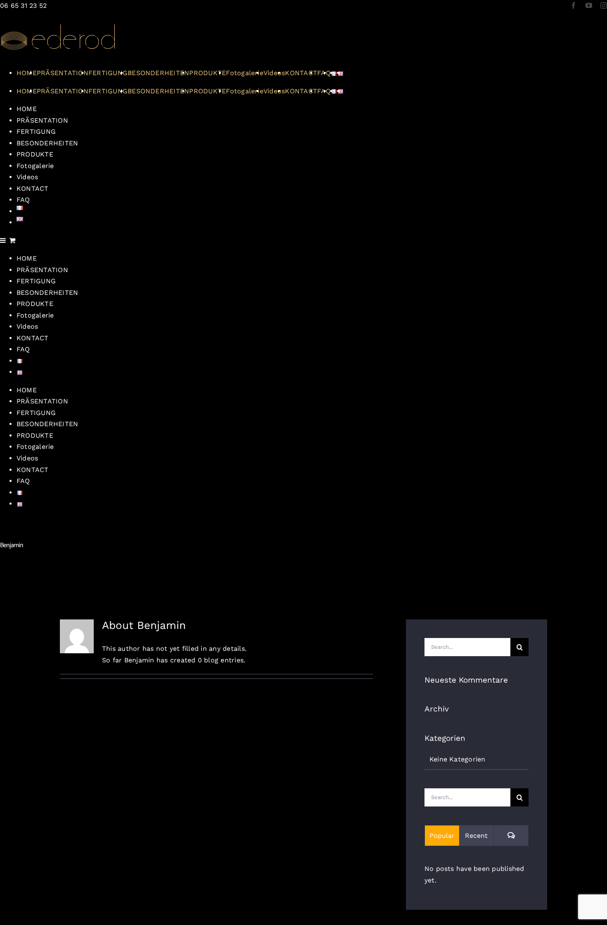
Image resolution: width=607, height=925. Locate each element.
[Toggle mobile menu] (3, 240)
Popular (442, 836)
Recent (476, 836)
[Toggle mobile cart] (12, 240)
